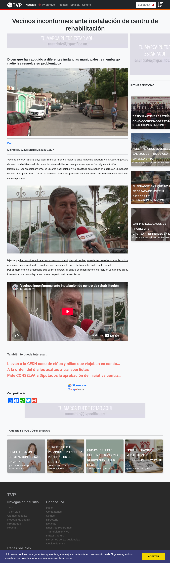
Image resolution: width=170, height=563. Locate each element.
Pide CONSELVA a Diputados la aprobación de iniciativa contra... (64, 375)
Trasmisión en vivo (57, 531)
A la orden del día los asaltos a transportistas (48, 369)
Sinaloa (75, 4)
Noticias (31, 4)
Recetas (62, 4)
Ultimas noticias (17, 515)
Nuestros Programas (59, 527)
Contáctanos (54, 511)
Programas (14, 523)
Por (9, 143)
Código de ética (55, 543)
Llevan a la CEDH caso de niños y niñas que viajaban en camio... (63, 363)
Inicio (49, 507)
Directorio (52, 519)
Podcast (12, 527)
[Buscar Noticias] (153, 5)
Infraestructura (55, 535)
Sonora (86, 4)
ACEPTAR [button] (153, 556)
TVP (10, 507)
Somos (50, 515)
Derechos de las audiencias (63, 539)
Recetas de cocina (18, 519)
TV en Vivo (48, 4)
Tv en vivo (13, 511)
